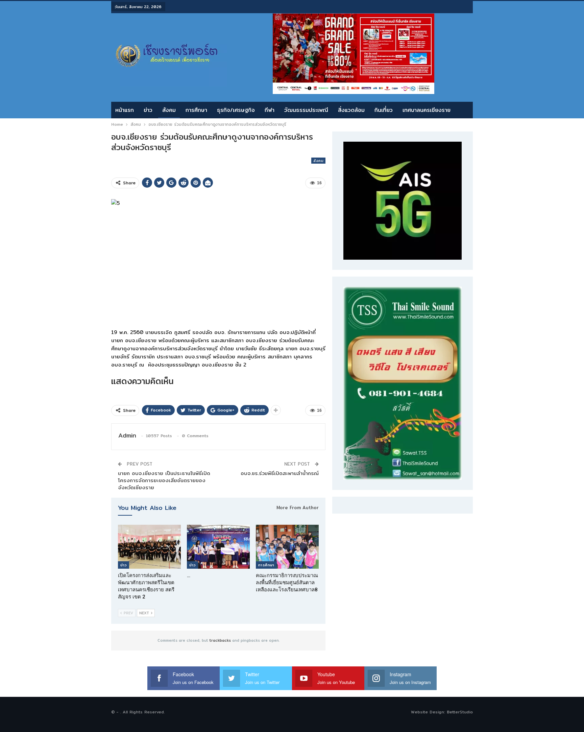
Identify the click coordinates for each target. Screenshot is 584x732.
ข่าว (148, 110)
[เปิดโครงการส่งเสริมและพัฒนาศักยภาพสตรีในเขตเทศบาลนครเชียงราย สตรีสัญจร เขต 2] (149, 547)
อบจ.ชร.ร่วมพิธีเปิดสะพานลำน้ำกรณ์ (280, 473)
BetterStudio (460, 712)
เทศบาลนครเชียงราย (427, 110)
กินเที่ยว (383, 110)
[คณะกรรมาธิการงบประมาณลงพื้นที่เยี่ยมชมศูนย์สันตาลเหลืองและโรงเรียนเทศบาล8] (287, 547)
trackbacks (220, 640)
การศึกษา (196, 110)
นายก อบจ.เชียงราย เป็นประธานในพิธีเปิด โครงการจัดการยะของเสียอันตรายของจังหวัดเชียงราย (164, 480)
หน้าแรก (124, 110)
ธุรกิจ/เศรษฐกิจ (236, 110)
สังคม (169, 110)
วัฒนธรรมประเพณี (306, 110)
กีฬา (269, 110)
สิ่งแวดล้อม (351, 110)
